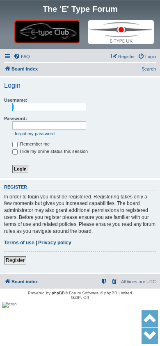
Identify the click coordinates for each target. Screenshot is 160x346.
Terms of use (19, 243)
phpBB (58, 293)
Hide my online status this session (53, 151)
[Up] (150, 318)
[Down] (150, 336)
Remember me (34, 143)
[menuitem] (22, 56)
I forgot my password (33, 133)
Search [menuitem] (149, 68)
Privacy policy (54, 243)
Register (15, 260)
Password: (15, 118)
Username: (15, 100)
